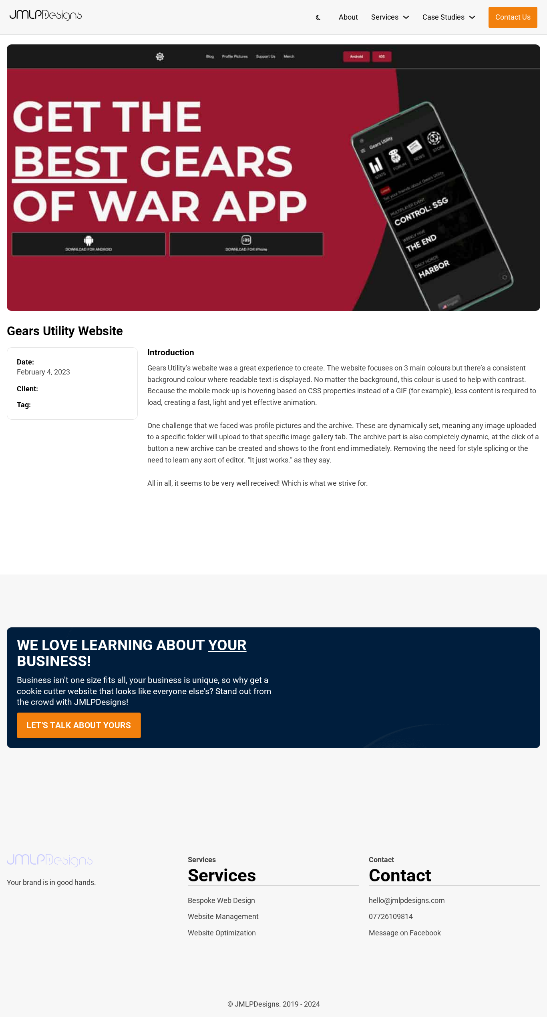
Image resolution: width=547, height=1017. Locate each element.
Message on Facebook (405, 933)
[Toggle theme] (318, 17)
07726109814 (391, 916)
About (348, 17)
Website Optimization (222, 933)
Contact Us (513, 17)
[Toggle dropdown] (406, 17)
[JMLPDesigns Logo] (46, 17)
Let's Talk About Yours (78, 725)
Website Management (223, 916)
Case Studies (443, 17)
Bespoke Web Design (221, 900)
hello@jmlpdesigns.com (407, 900)
